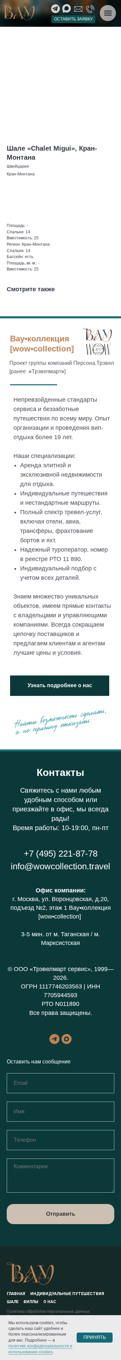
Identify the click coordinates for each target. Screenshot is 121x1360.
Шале (12, 1301)
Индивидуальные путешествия (67, 1293)
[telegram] (54, 1039)
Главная (16, 1293)
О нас (49, 1301)
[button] (73, 19)
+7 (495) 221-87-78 (60, 854)
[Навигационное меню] (108, 13)
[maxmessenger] (67, 1039)
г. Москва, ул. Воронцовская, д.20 (59, 899)
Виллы (31, 1301)
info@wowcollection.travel (60, 866)
